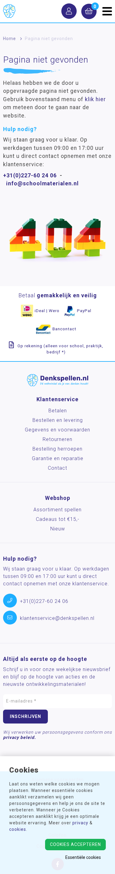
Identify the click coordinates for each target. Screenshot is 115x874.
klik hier (95, 99)
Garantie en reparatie (57, 458)
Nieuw (57, 529)
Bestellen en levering (58, 420)
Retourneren (57, 439)
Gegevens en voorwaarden (57, 430)
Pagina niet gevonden (49, 38)
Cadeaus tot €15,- (57, 519)
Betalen (57, 411)
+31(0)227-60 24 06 (30, 175)
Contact (57, 468)
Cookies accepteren (75, 844)
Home (9, 38)
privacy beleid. (19, 737)
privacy (80, 822)
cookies (17, 829)
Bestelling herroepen (57, 449)
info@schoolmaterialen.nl (42, 183)
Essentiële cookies (83, 857)
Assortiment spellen (57, 510)
